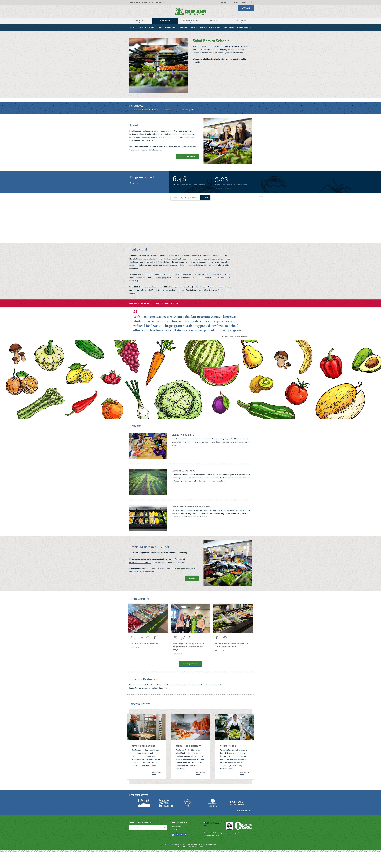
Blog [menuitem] (236, 2)
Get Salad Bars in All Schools (210, 27)
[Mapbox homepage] (122, 241)
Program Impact (170, 27)
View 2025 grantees (187, 156)
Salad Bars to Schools (146, 27)
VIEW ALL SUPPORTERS (244, 810)
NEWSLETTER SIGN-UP (140, 822)
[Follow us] (173, 834)
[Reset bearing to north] (261, 201)
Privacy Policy (197, 844)
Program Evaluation (244, 27)
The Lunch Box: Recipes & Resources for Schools (147, 2)
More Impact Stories (190, 664)
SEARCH (205, 198)
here (165, 687)
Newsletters (176, 826)
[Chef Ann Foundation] (213, 826)
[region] (190, 218)
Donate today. (172, 303)
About (159, 27)
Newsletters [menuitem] (224, 2)
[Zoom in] (261, 194)
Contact (175, 829)
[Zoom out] (261, 198)
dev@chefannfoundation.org (140, 562)
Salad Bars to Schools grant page (177, 568)
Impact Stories (228, 27)
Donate (246, 8)
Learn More (156, 772)
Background (184, 27)
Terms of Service (208, 844)
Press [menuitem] (244, 2)
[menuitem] (252, 2)
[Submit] (164, 827)
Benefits (194, 27)
